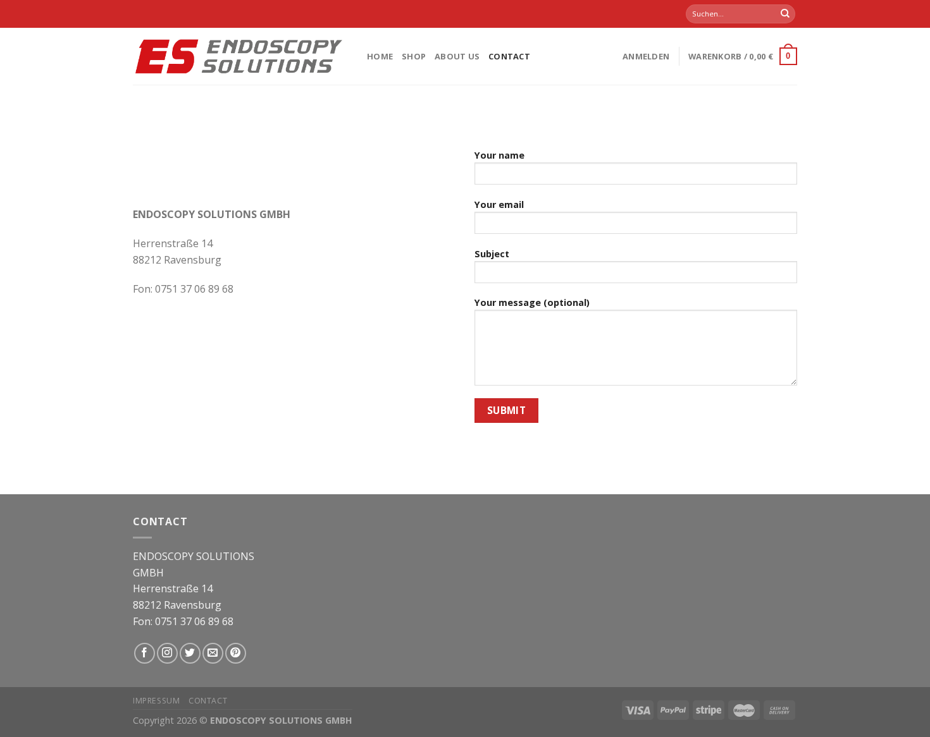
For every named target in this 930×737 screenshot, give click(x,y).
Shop (414, 56)
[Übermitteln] (785, 13)
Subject (491, 254)
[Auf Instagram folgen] (167, 653)
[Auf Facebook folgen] (144, 653)
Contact (509, 56)
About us (457, 56)
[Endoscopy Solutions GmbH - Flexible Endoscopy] (240, 56)
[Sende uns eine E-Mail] (212, 653)
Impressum (156, 700)
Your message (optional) (532, 302)
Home (380, 56)
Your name (499, 155)
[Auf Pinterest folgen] (235, 653)
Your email (499, 204)
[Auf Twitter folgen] (190, 653)
